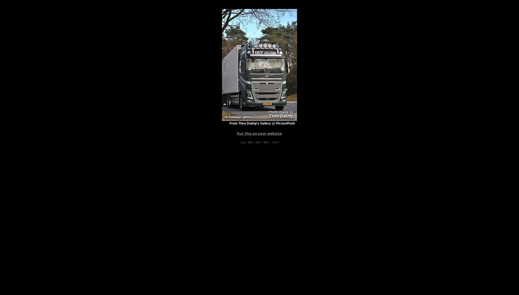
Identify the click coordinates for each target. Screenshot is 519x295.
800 (266, 142)
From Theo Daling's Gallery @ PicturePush (262, 123)
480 (250, 142)
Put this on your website (259, 133)
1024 (275, 142)
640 (258, 142)
